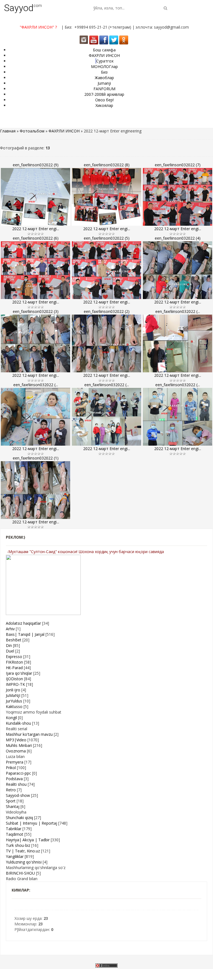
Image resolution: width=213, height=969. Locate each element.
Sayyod (19, 7)
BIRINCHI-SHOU (20, 873)
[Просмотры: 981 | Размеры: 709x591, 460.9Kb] (106, 270)
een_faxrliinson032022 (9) (36, 164)
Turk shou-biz (18, 845)
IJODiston (14, 678)
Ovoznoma (16, 751)
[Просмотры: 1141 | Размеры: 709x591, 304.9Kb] (177, 343)
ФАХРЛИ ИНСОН (64, 131)
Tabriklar (13, 828)
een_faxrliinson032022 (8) (107, 164)
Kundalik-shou (18, 723)
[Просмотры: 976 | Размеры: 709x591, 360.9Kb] (35, 197)
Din (9, 645)
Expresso (14, 656)
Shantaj (12, 806)
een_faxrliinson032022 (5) (107, 238)
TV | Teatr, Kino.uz (23, 850)
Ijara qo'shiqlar (19, 673)
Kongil (11, 717)
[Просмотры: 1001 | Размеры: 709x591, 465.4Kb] (35, 270)
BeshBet (13, 639)
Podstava (14, 778)
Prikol (11, 767)
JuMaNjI (13, 695)
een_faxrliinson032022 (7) (178, 164)
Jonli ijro (13, 689)
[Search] (165, 8)
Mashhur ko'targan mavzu (29, 734)
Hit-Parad (14, 667)
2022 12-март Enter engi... (35, 228)
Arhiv (10, 628)
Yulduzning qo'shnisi (24, 862)
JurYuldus (14, 701)
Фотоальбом (32, 131)
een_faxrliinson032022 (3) (36, 311)
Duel (10, 651)
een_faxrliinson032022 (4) (178, 238)
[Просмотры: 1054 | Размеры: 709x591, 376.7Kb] (35, 490)
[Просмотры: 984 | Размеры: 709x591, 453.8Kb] (177, 197)
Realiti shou (16, 784)
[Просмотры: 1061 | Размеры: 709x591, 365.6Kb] (106, 343)
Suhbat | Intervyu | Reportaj (31, 823)
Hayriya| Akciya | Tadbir (28, 839)
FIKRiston (14, 662)
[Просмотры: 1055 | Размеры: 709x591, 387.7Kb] (106, 417)
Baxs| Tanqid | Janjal (25, 634)
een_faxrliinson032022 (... (177, 311)
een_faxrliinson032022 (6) (36, 238)
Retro (11, 789)
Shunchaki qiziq (19, 817)
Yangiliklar (15, 856)
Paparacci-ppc (18, 773)
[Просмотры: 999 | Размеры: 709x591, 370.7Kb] (35, 417)
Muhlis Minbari (19, 745)
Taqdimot (14, 834)
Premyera (14, 762)
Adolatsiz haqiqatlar (23, 623)
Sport (11, 801)
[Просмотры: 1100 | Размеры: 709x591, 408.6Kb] (177, 270)
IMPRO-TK (15, 684)
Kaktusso (14, 706)
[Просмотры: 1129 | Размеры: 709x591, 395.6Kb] (35, 343)
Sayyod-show (18, 795)
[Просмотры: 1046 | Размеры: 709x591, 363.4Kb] (177, 417)
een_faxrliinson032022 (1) (36, 458)
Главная (8, 131)
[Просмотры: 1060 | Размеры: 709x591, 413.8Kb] (106, 197)
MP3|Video (16, 739)
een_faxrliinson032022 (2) (107, 311)
